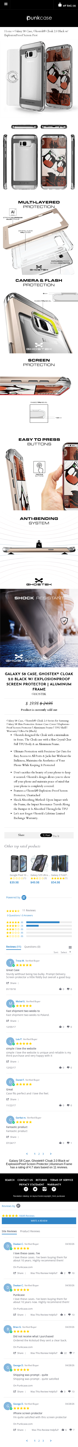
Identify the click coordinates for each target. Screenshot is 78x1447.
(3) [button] (22, 925)
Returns (41, 1180)
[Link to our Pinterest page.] (53, 1189)
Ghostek (39, 694)
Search (10, 1180)
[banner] (39, 18)
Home (8, 31)
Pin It (56, 836)
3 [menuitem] (43, 1154)
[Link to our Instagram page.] (43, 1189)
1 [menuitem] (35, 1154)
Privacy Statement (31, 1185)
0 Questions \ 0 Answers (20, 915)
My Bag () (69, 6)
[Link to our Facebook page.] (25, 1189)
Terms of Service (61, 1180)
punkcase (61, 1196)
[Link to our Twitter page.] (34, 1189)
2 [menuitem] (39, 1154)
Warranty (54, 1185)
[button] (13, 983)
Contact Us (25, 1180)
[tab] (13, 947)
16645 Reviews (26, 1215)
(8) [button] (22, 922)
